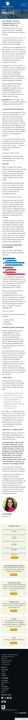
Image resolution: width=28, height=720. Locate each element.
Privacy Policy (5, 688)
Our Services (5, 682)
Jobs (2, 684)
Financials (4, 686)
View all (13, 574)
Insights (3, 675)
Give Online (4, 680)
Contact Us (4, 690)
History (3, 673)
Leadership (4, 669)
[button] (23, 4)
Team (3, 671)
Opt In (3, 692)
